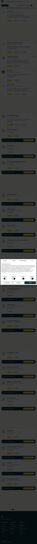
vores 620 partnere (6, 265)
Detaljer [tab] (14, 260)
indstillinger (28, 270)
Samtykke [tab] (5, 260)
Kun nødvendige (7, 282)
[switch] (14, 278)
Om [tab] (32, 260)
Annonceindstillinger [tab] (23, 260)
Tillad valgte (18, 282)
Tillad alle (30, 282)
